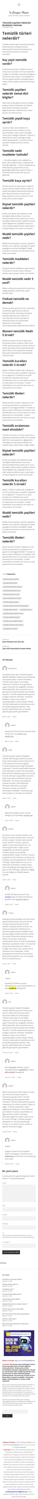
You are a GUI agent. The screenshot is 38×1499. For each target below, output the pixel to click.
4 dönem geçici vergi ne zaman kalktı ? (13, 1309)
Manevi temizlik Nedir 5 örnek (12, 598)
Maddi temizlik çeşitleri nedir (12, 591)
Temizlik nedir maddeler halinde (13, 621)
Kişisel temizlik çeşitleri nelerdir (12, 587)
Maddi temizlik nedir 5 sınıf (11, 594)
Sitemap (3, 1263)
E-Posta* (4, 1215)
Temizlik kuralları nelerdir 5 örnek (13, 613)
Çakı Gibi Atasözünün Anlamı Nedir (16, 648)
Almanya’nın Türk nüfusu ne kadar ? (12, 1279)
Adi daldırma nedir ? (8, 1289)
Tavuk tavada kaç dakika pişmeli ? (11, 1294)
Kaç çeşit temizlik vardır (10, 583)
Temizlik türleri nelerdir (10, 629)
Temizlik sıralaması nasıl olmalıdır (13, 625)
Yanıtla (14, 717)
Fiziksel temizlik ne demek (11, 579)
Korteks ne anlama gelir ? (9, 1319)
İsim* (3, 1206)
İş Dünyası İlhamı (19, 13)
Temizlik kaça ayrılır (26, 610)
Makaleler (11, 574)
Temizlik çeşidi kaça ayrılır (11, 602)
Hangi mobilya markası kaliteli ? (11, 1299)
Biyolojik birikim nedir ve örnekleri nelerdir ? (15, 1304)
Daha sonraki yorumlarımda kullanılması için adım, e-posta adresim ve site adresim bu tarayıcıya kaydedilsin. (18, 1236)
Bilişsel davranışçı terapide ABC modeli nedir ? (15, 1324)
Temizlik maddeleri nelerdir (11, 617)
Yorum (4, 1183)
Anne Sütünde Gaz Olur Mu (13, 642)
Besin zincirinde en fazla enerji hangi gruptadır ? (16, 1314)
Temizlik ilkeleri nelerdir (10, 610)
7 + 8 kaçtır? (6, 1242)
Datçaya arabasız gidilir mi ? (10, 1284)
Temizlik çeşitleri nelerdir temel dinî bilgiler (16, 606)
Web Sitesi (5, 1224)
